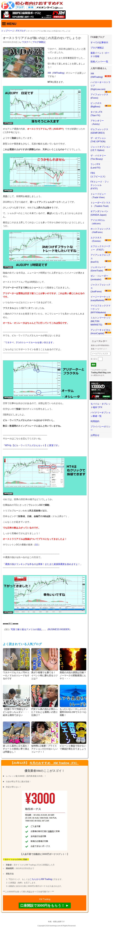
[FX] (32, 8)
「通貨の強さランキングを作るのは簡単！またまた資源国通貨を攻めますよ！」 (42, 564)
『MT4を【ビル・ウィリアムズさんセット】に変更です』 (31, 445)
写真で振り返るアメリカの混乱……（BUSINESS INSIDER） (41, 629)
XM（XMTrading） (57, 73)
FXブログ (21, 31)
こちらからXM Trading (41, 879)
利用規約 (95, 421)
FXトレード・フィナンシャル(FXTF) (100, 185)
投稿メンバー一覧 (99, 61)
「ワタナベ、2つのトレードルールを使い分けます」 (29, 342)
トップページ (7, 31)
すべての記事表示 (99, 42)
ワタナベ (26, 42)
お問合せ (95, 435)
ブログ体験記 (38, 42)
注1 (36, 544)
